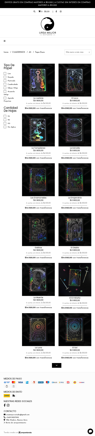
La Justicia (38, 98)
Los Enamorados (38, 197)
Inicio (6, 52)
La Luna (38, 347)
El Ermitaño (74, 297)
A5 (30, 52)
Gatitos (38, 247)
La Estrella (75, 148)
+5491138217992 (12, 417)
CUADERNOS (19, 52)
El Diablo (75, 247)
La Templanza (38, 148)
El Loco (74, 98)
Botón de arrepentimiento (15, 423)
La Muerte (38, 297)
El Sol (74, 347)
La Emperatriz (75, 197)
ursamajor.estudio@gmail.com (17, 415)
